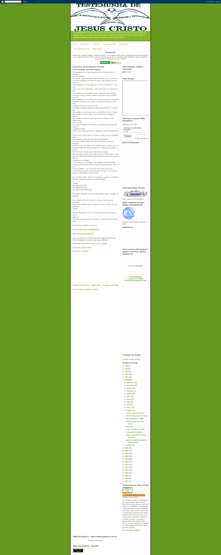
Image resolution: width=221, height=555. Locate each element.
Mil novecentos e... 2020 (134, 419)
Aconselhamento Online (82, 49)
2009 (127, 476)
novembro (130, 385)
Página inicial (96, 285)
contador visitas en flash (131, 359)
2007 (127, 481)
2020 (127, 380)
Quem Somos (85, 44)
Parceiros (96, 44)
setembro (130, 391)
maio (129, 402)
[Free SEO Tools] (110, 550)
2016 (127, 456)
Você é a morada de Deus (135, 413)
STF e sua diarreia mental (135, 429)
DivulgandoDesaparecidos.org (135, 280)
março (129, 407)
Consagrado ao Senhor (134, 432)
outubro (130, 388)
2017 (127, 453)
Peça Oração (123, 44)
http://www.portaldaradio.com (83, 234)
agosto (129, 394)
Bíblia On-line (97, 49)
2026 (127, 366)
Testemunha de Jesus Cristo (135, 495)
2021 (127, 377)
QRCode (105, 240)
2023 (127, 371)
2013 (127, 465)
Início (75, 44)
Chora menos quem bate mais (137, 416)
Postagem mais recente (81, 285)
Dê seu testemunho (109, 44)
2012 (127, 467)
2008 (127, 478)
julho (129, 396)
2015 (127, 459)
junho (129, 399)
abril (128, 405)
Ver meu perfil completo (131, 530)
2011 (127, 470)
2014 (127, 462)
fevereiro (130, 410)
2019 (127, 448)
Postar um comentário (80, 251)
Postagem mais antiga (111, 285)
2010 (127, 473)
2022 (127, 374)
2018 (127, 451)
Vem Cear (129, 426)
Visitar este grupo (141, 138)
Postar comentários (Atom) (88, 289)
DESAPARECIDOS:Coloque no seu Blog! (135, 278)
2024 (127, 369)
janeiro (129, 445)
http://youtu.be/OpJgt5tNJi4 (89, 229)
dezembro (130, 382)
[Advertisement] (90, 268)
